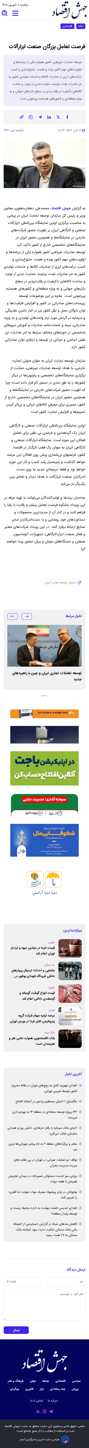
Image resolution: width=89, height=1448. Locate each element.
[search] (4, 13)
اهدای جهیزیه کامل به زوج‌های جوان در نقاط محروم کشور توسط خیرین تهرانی (44, 1088)
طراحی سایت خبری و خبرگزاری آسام (39, 1439)
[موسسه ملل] (44, 840)
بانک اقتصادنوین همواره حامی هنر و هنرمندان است (32, 1041)
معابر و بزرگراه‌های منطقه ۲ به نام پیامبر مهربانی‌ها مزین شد (42, 1146)
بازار (42, 1389)
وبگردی (15, 1389)
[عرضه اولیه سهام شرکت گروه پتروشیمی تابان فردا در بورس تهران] (70, 1016)
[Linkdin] (49, 117)
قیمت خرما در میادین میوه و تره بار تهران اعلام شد (33, 950)
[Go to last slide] (26, 616)
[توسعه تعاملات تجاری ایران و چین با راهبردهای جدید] (44, 646)
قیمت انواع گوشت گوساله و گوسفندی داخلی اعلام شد (37, 996)
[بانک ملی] (44, 706)
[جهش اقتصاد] (69, 10)
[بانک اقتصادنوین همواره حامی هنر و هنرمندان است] (70, 1038)
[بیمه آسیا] (44, 735)
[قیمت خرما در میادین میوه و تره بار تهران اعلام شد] (70, 948)
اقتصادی (67, 26)
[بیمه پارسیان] (44, 890)
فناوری (29, 1389)
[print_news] (30, 117)
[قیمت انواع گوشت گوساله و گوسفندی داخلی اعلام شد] (70, 993)
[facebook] (67, 117)
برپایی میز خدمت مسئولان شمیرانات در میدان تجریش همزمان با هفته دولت (42, 1179)
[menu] (15, 13)
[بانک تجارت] (44, 768)
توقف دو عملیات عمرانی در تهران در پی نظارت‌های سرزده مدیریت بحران (45, 1162)
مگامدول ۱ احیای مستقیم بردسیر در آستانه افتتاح (46, 1101)
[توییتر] (58, 117)
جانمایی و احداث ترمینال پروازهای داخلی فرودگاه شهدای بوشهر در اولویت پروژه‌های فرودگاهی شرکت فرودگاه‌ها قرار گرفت (33, 973)
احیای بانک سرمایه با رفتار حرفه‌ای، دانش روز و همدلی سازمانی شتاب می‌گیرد (42, 1130)
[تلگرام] (40, 117)
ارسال (16, 1330)
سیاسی (76, 1381)
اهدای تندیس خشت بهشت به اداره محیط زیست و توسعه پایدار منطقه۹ (43, 1211)
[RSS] (38, 1411)
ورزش (75, 1389)
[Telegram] (51, 1411)
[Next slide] (12, 616)
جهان (33, 1381)
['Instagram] (44, 1411)
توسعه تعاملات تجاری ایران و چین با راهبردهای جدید (47, 676)
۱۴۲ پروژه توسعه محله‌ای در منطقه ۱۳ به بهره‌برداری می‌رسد (44, 1115)
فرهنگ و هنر (16, 1381)
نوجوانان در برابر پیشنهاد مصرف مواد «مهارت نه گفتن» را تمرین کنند (42, 1195)
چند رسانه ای (58, 1389)
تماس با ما (37, 1400)
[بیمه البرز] (44, 804)
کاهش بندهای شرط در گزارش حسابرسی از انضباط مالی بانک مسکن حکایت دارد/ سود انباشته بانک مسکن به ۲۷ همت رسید (45, 1229)
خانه (80, 26)
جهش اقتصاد (61, 208)
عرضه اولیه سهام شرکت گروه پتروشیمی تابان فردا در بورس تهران (32, 1018)
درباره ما (53, 1400)
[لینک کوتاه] (21, 117)
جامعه (46, 1381)
